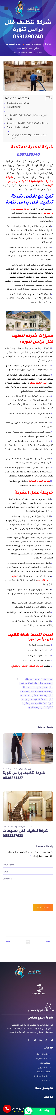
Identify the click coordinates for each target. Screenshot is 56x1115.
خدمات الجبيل (44, 1068)
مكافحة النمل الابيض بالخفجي (27, 666)
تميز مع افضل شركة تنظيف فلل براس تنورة (27, 117)
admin (30, 53)
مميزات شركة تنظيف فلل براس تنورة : (29, 123)
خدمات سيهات (9, 827)
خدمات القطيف (43, 1059)
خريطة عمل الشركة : (19, 127)
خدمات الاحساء (43, 1054)
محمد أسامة (20, 1112)
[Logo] (28, 9)
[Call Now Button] (7, 1109)
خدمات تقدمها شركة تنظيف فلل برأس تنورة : (29, 137)
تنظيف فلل (34, 691)
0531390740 (15, 107)
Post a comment (43, 907)
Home (48, 44)
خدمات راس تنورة (33, 44)
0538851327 (38, 994)
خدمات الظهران (43, 1072)
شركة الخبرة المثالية (19, 103)
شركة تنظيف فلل (37, 703)
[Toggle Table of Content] (46, 98)
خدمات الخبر (44, 1063)
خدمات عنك (44, 1081)
